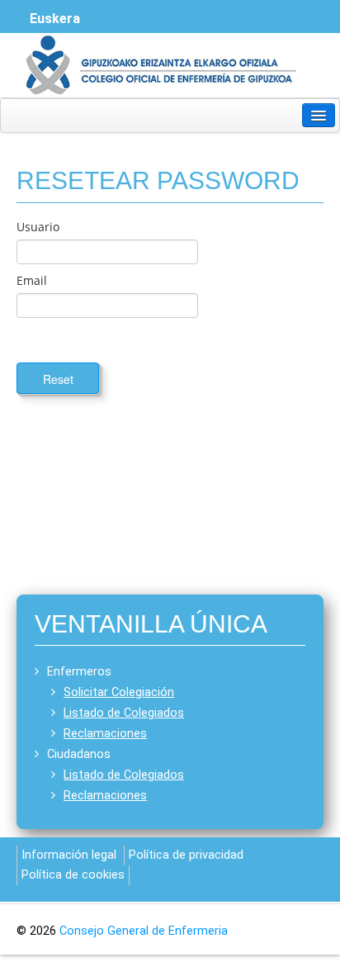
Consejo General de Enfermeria (143, 931)
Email (32, 280)
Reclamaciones (105, 734)
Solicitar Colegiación (119, 692)
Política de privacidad (186, 855)
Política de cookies (73, 875)
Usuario (38, 227)
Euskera (55, 18)
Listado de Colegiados (124, 713)
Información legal (68, 855)
